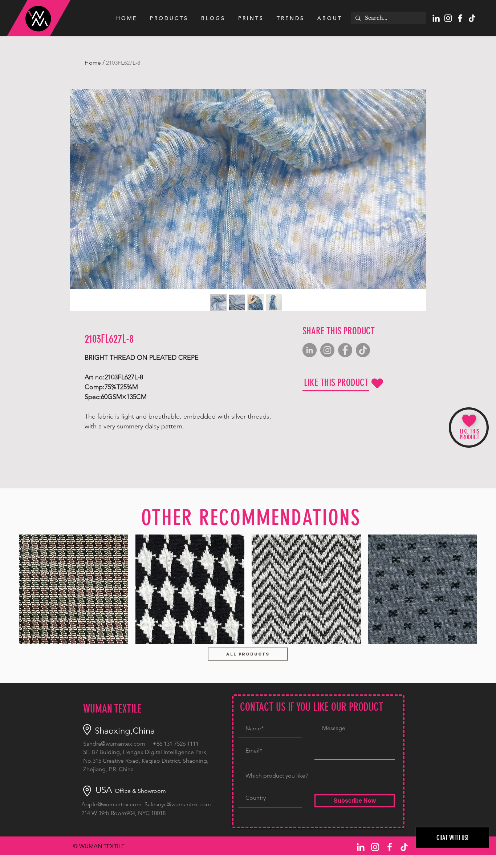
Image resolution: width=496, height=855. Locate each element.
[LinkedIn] (309, 350)
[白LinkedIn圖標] (436, 18)
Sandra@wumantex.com (114, 743)
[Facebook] (345, 350)
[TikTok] (472, 18)
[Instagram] (327, 350)
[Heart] (377, 383)
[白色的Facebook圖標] (460, 18)
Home (93, 62)
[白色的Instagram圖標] (448, 18)
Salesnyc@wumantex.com (178, 804)
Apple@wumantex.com (111, 804)
